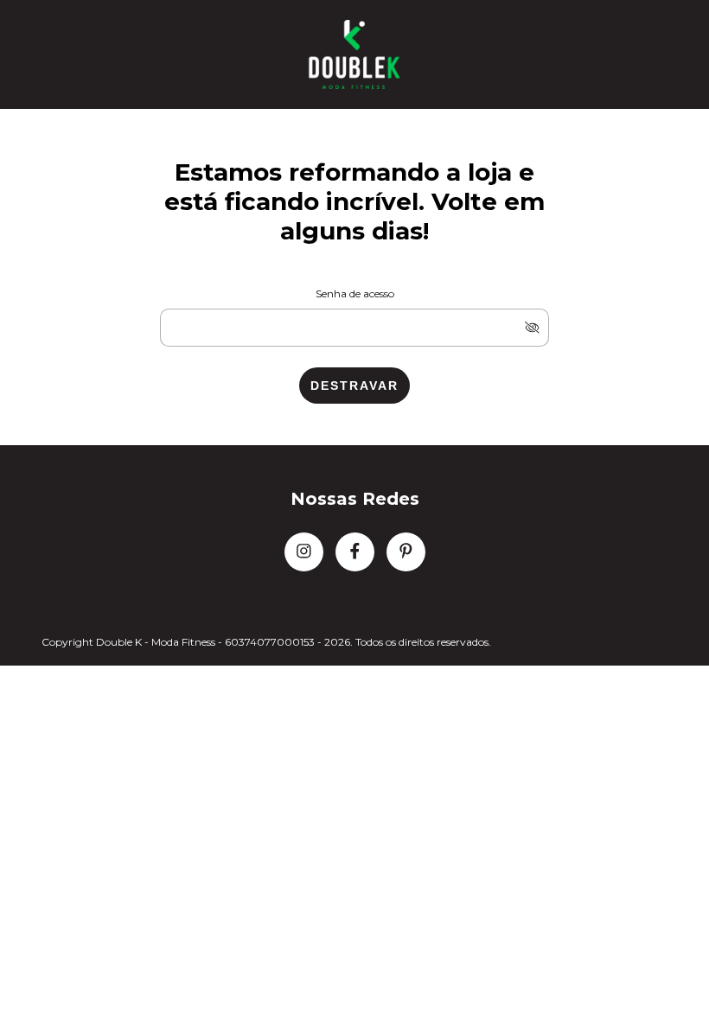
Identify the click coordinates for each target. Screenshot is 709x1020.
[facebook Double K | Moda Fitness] (354, 551)
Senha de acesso (355, 293)
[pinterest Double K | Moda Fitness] (405, 551)
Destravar (354, 385)
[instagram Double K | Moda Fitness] (303, 551)
